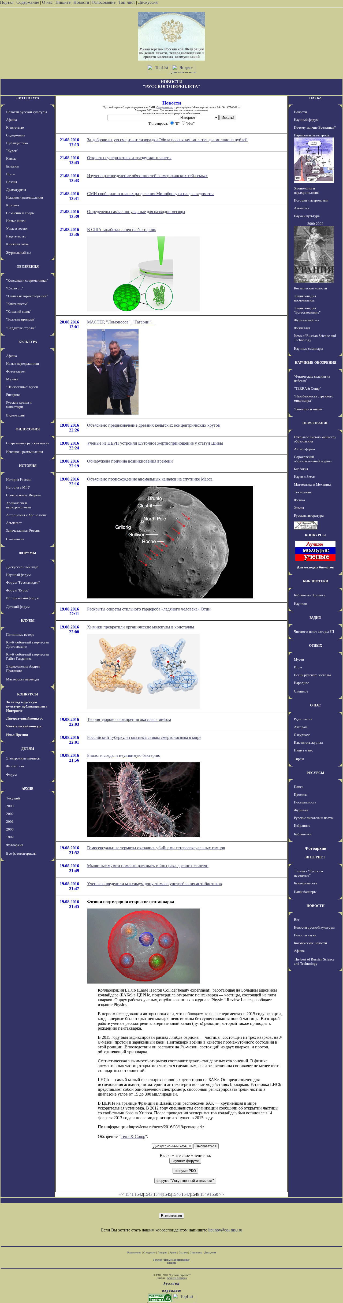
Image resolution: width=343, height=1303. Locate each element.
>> (221, 1194)
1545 (167, 1194)
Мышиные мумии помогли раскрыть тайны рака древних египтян (147, 865)
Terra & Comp (133, 1136)
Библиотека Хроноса (309, 595)
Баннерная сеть (305, 883)
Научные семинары (308, 349)
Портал (6, 2)
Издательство (16, 236)
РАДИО (315, 618)
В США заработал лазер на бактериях (121, 229)
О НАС (315, 705)
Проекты (300, 794)
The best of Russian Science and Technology (314, 961)
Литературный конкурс (24, 718)
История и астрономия (311, 200)
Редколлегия (303, 719)
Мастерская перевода (22, 679)
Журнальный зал (18, 253)
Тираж (299, 759)
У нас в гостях (17, 228)
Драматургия (16, 190)
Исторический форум (22, 598)
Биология (301, 469)
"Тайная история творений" (27, 296)
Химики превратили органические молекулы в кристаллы (140, 627)
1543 (148, 1194)
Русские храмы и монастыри (19, 404)
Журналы (301, 810)
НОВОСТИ (316, 906)
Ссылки (183, 1252)
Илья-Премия (17, 735)
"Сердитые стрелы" (21, 328)
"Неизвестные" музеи (22, 387)
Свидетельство (164, 107)
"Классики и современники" (27, 280)
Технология (303, 492)
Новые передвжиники (22, 364)
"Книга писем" (17, 304)
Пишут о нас (303, 750)
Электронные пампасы (23, 758)
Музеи (299, 659)
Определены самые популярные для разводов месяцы (136, 211)
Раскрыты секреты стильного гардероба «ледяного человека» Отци (149, 609)
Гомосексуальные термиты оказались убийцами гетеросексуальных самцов (156, 848)
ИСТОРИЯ (27, 466)
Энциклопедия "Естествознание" (307, 310)
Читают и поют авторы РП (314, 632)
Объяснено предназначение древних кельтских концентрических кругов (153, 425)
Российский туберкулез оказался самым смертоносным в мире (144, 737)
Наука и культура (307, 216)
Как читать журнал (308, 742)
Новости (81, 2)
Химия (299, 508)
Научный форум (18, 575)
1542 (139, 1194)
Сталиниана (15, 539)
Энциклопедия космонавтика (305, 298)
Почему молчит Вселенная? (315, 127)
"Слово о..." (14, 288)
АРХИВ (27, 789)
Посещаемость (305, 802)
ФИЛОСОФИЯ (28, 429)
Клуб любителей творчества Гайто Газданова (27, 656)
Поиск (298, 787)
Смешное (301, 691)
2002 (10, 814)
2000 (10, 829)
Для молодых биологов (315, 567)
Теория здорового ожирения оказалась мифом (129, 719)
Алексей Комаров (177, 1277)
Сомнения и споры (20, 213)
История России (18, 480)
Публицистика (17, 143)
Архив (173, 1252)
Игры (298, 667)
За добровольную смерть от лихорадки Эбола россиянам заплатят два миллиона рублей (167, 139)
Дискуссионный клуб (22, 567)
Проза (10, 174)
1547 (185, 1194)
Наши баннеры (305, 892)
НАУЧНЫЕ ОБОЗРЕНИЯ (315, 362)
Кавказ (11, 159)
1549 (204, 1194)
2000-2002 (315, 224)
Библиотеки (303, 834)
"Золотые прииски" (20, 319)
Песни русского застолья (312, 675)
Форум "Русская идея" (23, 582)
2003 (10, 806)
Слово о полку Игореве (23, 495)
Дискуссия (148, 2)
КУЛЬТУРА (27, 342)
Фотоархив (14, 845)
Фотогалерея (15, 371)
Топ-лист (126, 2)
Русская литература (309, 515)
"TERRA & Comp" (307, 388)
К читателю (15, 127)
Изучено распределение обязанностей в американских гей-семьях (147, 175)
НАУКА (315, 98)
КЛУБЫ (28, 621)
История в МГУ (18, 487)
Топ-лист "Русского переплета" (308, 873)
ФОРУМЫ (27, 553)
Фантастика (15, 766)
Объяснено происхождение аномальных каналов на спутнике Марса (149, 479)
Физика (299, 500)
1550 (214, 1194)
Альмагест (14, 523)
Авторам (300, 727)
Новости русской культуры (26, 112)
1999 (10, 837)
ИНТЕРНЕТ (315, 857)
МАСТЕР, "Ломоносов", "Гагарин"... (121, 322)
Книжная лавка (17, 244)
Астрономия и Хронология (26, 515)
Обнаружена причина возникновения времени (130, 461)
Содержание (27, 2)
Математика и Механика (312, 484)
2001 (10, 822)
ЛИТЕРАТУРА (27, 98)
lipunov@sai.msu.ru (225, 1230)
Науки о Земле (304, 477)
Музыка (12, 379)
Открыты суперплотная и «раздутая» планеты (129, 157)
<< (121, 1194)
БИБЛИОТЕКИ (315, 581)
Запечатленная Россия (23, 530)
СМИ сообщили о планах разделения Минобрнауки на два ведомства (150, 193)
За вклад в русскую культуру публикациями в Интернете (26, 706)
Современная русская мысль (27, 443)
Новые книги (15, 221)
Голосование (104, 2)
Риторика (13, 395)
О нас (47, 2)
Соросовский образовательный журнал (313, 459)
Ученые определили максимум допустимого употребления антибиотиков (154, 883)
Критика (12, 205)
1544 (157, 1194)
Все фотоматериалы (21, 853)
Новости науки (305, 935)
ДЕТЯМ (27, 749)
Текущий (13, 798)
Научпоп (300, 604)
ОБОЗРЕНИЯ (28, 267)
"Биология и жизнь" (308, 409)
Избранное (302, 826)
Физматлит (302, 328)
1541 (129, 1194)
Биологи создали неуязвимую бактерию (123, 755)
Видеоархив (15, 415)
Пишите (62, 2)
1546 (176, 1194)
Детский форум (17, 607)
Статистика (196, 1252)
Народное (301, 683)
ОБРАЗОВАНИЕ (316, 423)
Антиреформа (304, 449)
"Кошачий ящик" (18, 312)
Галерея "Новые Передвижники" (171, 1259)
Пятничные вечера (20, 634)
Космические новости (310, 288)
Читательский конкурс (24, 726)
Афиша (11, 120)
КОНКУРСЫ (27, 694)
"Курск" (12, 151)
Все (297, 920)
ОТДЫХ (315, 645)
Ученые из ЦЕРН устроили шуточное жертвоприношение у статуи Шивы (155, 443)
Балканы (12, 166)
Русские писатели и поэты (313, 818)
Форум (11, 775)
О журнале (302, 735)
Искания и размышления (24, 197)
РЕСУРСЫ (315, 773)
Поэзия (11, 182)
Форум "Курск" (17, 590)
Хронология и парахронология (18, 505)
